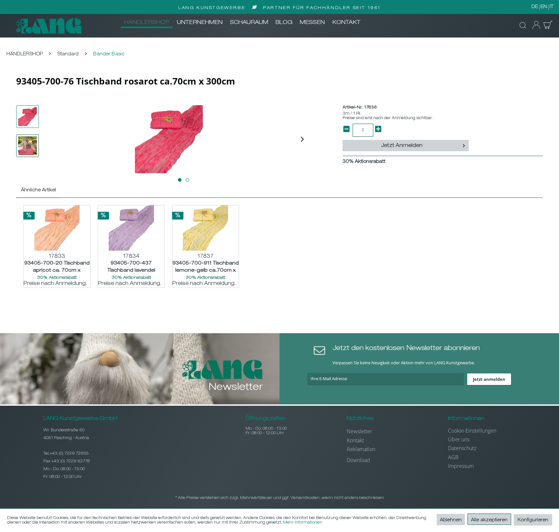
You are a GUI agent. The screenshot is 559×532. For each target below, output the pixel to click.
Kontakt (355, 440)
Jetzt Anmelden (401, 146)
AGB (453, 457)
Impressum (461, 466)
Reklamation (361, 449)
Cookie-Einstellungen (472, 430)
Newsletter (359, 431)
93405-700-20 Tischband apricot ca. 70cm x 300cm (57, 267)
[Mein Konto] (534, 25)
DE (535, 7)
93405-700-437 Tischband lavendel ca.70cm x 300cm (131, 267)
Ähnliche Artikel (38, 190)
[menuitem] (147, 23)
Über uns (458, 439)
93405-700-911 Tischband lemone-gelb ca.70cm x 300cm (205, 267)
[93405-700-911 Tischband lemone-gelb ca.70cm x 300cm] (205, 228)
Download (358, 460)
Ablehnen (451, 520)
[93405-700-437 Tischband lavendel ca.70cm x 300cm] (131, 228)
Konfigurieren (533, 520)
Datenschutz (462, 448)
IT (552, 7)
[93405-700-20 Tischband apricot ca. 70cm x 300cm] (57, 228)
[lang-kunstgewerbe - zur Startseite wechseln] (49, 26)
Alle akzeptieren (489, 520)
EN (544, 7)
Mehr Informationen (302, 523)
